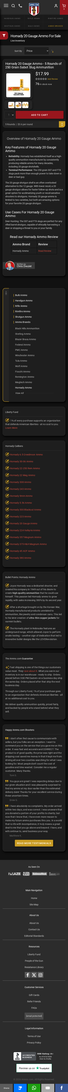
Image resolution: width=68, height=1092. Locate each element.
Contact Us (34, 929)
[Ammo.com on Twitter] (34, 975)
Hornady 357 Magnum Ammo (25, 537)
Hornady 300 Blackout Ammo (25, 509)
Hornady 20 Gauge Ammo (23, 523)
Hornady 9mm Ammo (21, 496)
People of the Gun (34, 960)
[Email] (47, 1088)
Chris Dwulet (24, 266)
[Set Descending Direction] (52, 51)
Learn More (11, 428)
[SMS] (20, 1088)
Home (34, 898)
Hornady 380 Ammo (20, 558)
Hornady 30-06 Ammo (21, 461)
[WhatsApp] (34, 1088)
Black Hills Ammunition (27, 328)
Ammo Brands (55, 26)
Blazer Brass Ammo (25, 339)
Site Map (34, 904)
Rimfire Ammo (55, 18)
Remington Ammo (24, 377)
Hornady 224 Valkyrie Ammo (25, 530)
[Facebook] (61, 1088)
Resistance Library (34, 967)
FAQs (34, 1008)
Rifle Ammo (34, 18)
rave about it (30, 671)
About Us (34, 923)
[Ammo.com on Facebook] (28, 975)
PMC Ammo (21, 350)
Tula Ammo (21, 360)
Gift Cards (34, 995)
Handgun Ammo (12, 18)
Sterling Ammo (23, 334)
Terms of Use (34, 1036)
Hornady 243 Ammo (20, 489)
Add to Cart (39, 115)
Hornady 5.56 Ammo (21, 502)
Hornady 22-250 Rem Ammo (25, 468)
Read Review (44, 251)
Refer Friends (34, 1001)
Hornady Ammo (23, 387)
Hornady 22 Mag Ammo (22, 475)
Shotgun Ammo (12, 26)
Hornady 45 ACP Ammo (22, 551)
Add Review (53, 79)
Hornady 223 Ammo (20, 516)
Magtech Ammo (23, 382)
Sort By (18, 51)
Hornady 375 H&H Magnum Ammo (28, 544)
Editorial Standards (34, 936)
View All (19, 393)
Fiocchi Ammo (22, 371)
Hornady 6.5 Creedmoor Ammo (26, 454)
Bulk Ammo (34, 26)
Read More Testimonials (34, 843)
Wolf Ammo (21, 366)
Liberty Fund (34, 954)
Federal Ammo (23, 344)
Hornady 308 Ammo (20, 482)
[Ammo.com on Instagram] (40, 975)
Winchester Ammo (24, 355)
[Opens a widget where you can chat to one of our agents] (22, 1065)
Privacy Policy (34, 1042)
